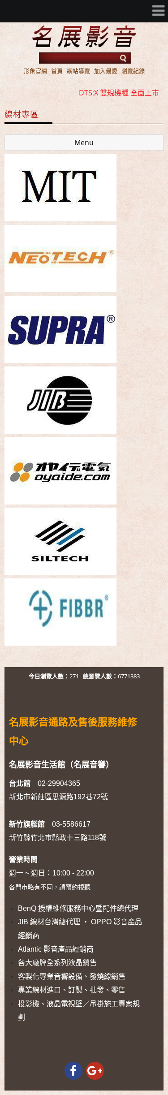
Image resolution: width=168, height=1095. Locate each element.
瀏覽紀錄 (133, 71)
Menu (84, 142)
